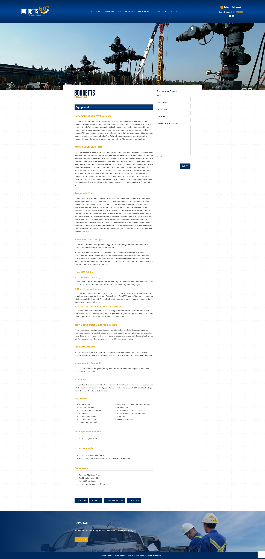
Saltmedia (159, 555)
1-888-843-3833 (237, 12)
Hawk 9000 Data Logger (88, 481)
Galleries (94, 11)
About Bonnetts (145, 11)
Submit (185, 166)
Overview (81, 500)
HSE (120, 11)
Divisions (109, 11)
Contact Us (81, 539)
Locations (130, 11)
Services (96, 500)
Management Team (114, 500)
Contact (174, 11)
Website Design (146, 555)
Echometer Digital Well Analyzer (90, 475)
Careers (160, 11)
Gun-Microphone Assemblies (89, 478)
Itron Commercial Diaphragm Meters (92, 484)
